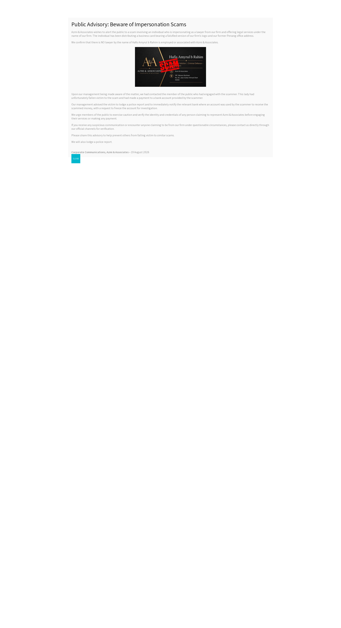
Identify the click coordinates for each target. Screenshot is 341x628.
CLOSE (76, 158)
